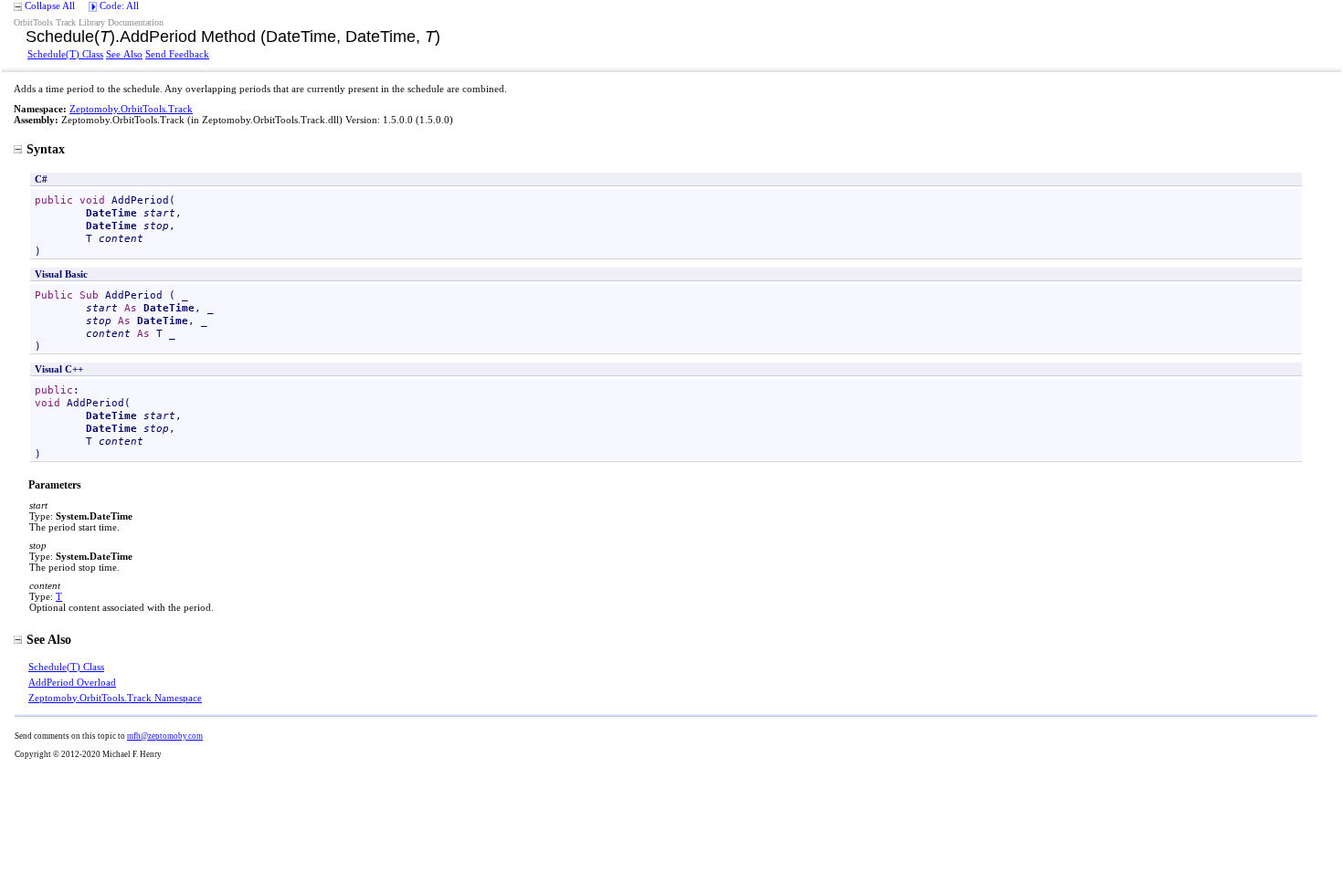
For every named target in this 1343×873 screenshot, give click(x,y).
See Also (124, 53)
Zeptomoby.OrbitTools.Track (131, 108)
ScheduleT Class (65, 53)
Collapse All (50, 5)
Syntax (45, 149)
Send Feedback (177, 53)
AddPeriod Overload (72, 682)
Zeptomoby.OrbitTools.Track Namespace (115, 697)
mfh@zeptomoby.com (165, 736)
